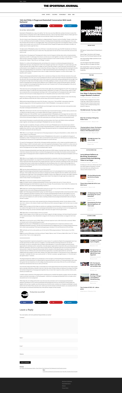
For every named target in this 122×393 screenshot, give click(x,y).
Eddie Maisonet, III (91, 179)
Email (21, 346)
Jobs (73, 14)
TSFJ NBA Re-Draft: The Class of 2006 (94, 139)
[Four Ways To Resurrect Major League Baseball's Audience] (91, 85)
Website (22, 354)
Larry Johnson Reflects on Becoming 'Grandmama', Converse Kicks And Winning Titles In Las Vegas (90, 157)
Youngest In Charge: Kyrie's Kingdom (96, 241)
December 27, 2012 (92, 291)
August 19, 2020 (95, 132)
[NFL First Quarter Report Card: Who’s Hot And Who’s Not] (84, 263)
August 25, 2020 (95, 112)
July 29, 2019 (90, 209)
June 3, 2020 (96, 229)
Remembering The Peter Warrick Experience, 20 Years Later (94, 204)
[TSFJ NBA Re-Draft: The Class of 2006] (83, 140)
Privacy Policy (65, 388)
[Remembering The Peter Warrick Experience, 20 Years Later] (83, 203)
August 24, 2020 (95, 121)
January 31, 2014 (94, 258)
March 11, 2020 (92, 187)
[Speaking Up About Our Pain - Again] (91, 225)
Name (21, 337)
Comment (22, 317)
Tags (99, 235)
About (21, 1)
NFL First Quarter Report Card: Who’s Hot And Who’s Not (95, 264)
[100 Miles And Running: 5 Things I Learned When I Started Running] (84, 274)
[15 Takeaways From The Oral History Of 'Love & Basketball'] (83, 193)
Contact (24, 1)
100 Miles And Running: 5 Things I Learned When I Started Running (95, 277)
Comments (91, 235)
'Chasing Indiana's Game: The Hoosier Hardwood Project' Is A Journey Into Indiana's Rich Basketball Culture (91, 129)
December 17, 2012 (94, 245)
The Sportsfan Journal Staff (86, 97)
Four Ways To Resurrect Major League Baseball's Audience (90, 94)
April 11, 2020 (90, 181)
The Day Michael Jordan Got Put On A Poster (94, 176)
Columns (54, 14)
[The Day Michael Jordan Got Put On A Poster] (83, 177)
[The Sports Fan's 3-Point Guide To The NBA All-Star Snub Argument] (84, 250)
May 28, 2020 (95, 162)
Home (43, 14)
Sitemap (64, 385)
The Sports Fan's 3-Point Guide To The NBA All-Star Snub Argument (95, 252)
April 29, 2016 (93, 283)
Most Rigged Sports (66, 383)
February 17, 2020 (91, 200)
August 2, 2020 (91, 144)
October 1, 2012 (94, 270)
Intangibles (62, 14)
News (69, 14)
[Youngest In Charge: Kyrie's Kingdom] (84, 240)
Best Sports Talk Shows (67, 381)
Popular (84, 235)
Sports (48, 14)
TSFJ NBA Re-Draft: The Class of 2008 (90, 110)
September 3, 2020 (96, 97)
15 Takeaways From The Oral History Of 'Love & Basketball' (94, 194)
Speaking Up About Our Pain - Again (90, 228)
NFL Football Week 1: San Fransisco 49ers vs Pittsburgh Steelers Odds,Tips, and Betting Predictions (90, 68)
